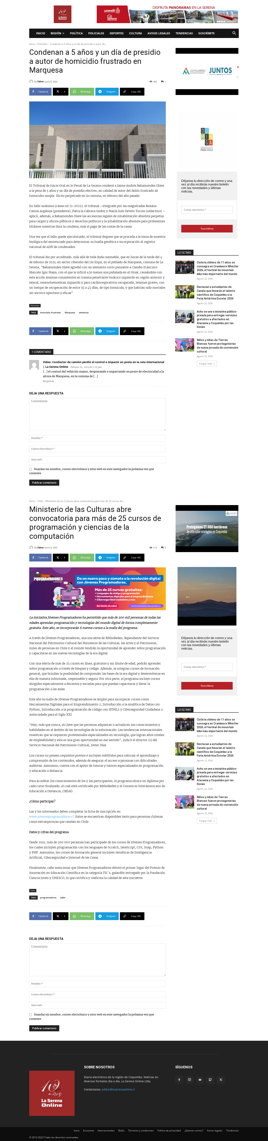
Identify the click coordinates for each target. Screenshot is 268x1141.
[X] (221, 1080)
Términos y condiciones (141, 1130)
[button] (234, 33)
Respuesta (48, 381)
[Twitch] (210, 1080)
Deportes (117, 33)
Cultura (135, 33)
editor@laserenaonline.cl (118, 1089)
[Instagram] (189, 1080)
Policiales (96, 33)
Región (56, 33)
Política (76, 33)
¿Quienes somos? (193, 1130)
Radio (121, 1130)
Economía (88, 1130)
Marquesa (70, 312)
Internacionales (106, 1130)
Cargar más (205, 363)
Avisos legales (159, 33)
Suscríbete (206, 33)
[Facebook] (179, 1080)
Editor (40, 81)
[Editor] (31, 81)
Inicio (40, 33)
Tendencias (184, 33)
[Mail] (200, 1080)
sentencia (83, 312)
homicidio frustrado (50, 312)
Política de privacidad (169, 1130)
